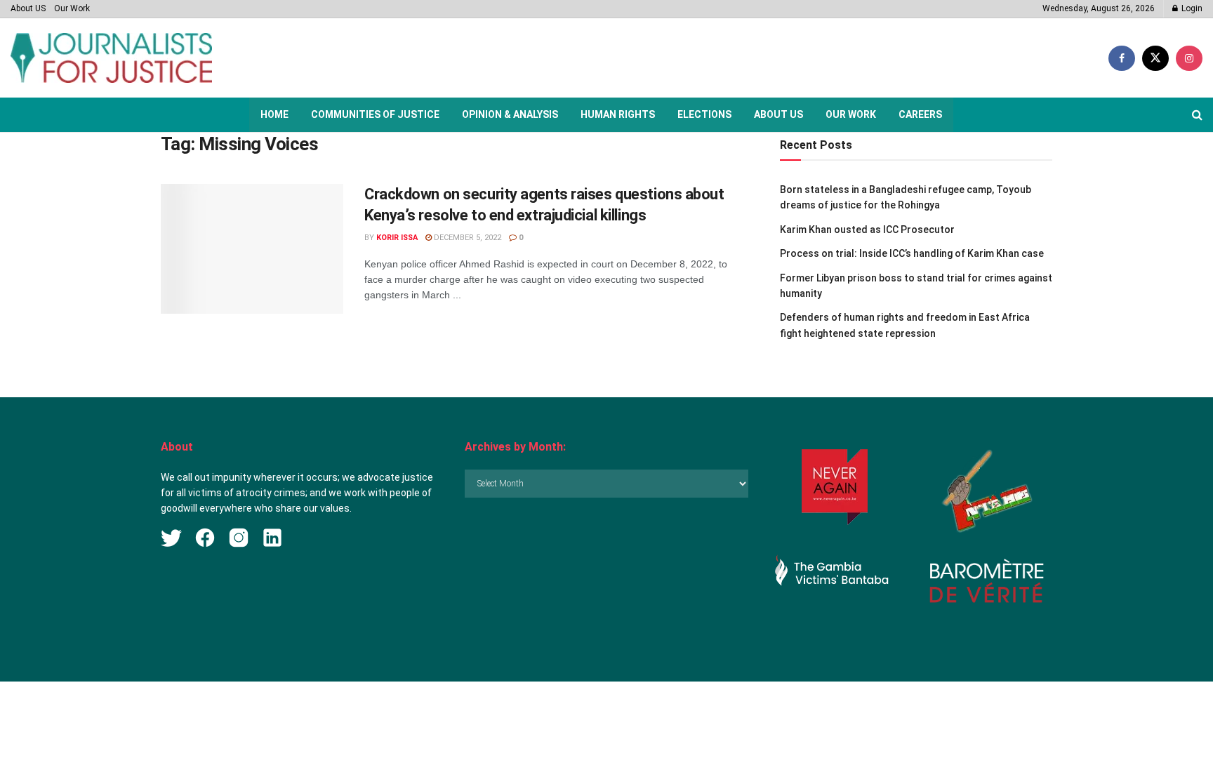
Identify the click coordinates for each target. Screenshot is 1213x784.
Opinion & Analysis (510, 114)
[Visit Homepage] (111, 58)
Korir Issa (397, 237)
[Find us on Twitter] (1155, 58)
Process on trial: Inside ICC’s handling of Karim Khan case (912, 253)
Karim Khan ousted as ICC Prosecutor (867, 229)
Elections (704, 114)
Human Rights (618, 114)
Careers (920, 114)
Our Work (72, 8)
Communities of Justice (375, 114)
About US (28, 8)
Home (274, 114)
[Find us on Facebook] (1121, 58)
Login (1190, 8)
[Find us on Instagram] (1189, 58)
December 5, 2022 (466, 237)
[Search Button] (1197, 115)
